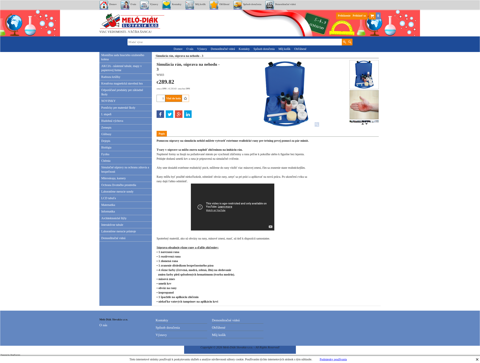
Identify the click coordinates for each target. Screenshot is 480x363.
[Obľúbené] (185, 98)
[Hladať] (349, 42)
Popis (162, 133)
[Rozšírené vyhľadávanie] (344, 42)
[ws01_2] (364, 104)
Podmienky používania (333, 359)
